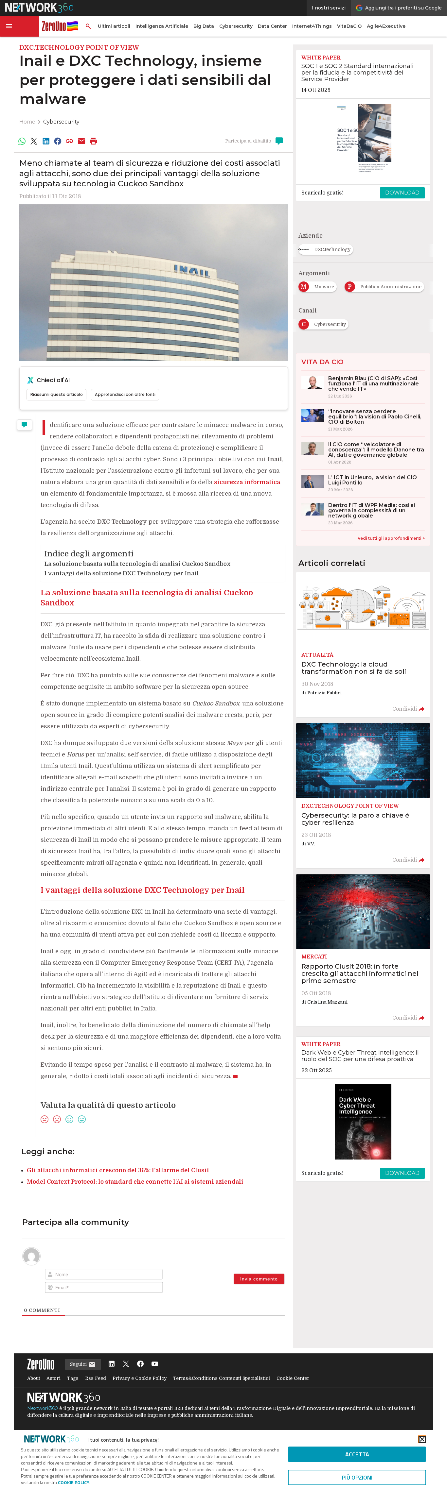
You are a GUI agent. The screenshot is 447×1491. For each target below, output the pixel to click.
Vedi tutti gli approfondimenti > (391, 538)
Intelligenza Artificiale (161, 26)
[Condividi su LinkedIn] (46, 141)
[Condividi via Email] (81, 141)
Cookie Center (293, 1378)
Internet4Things (312, 26)
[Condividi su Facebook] (57, 141)
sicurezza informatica (247, 482)
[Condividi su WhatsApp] (22, 141)
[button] (19, 26)
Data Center (272, 26)
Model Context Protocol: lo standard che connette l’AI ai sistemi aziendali (135, 1181)
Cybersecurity (236, 26)
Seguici (79, 1364)
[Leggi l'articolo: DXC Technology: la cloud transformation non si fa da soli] (363, 644)
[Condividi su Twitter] (33, 141)
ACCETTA (357, 1454)
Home (27, 122)
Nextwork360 (42, 1408)
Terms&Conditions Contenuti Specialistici (221, 1378)
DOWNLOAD (402, 193)
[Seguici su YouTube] (155, 1364)
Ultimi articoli (114, 26)
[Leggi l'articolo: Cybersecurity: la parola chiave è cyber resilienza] (363, 795)
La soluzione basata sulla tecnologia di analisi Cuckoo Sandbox (137, 564)
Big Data (203, 26)
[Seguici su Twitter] (126, 1364)
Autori (53, 1378)
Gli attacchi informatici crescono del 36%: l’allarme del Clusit (118, 1170)
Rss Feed (95, 1378)
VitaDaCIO (349, 26)
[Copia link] (69, 141)
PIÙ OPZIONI (357, 1477)
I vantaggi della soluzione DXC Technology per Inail (121, 573)
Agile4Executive (386, 26)
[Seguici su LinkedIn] (112, 1364)
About (33, 1378)
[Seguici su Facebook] (140, 1364)
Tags (73, 1378)
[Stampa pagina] (93, 141)
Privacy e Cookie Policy (140, 1378)
